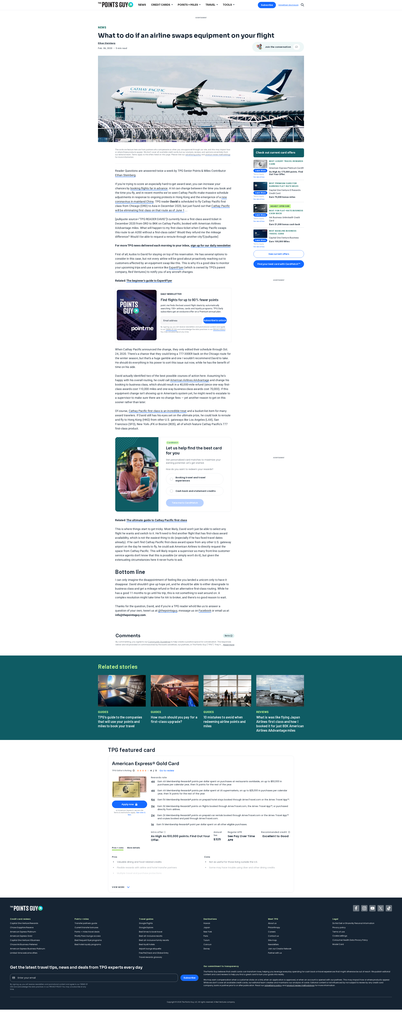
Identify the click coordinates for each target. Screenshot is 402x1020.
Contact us (273, 936)
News (102, 27)
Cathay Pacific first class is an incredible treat (158, 411)
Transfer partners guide (86, 923)
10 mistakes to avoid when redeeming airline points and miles (225, 721)
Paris (206, 936)
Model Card (338, 944)
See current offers (279, 254)
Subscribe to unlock (214, 320)
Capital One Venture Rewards (24, 923)
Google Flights (146, 923)
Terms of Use (171, 329)
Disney (207, 948)
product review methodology (217, 155)
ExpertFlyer (176, 267)
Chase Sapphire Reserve (21, 927)
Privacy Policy (219, 329)
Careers (272, 931)
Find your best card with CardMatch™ (278, 264)
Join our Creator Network (279, 948)
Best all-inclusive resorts (150, 936)
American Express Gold (21, 936)
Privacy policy (339, 927)
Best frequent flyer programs (88, 940)
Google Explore (146, 927)
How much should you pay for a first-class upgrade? (174, 719)
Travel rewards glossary (150, 957)
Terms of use (338, 931)
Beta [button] (227, 636)
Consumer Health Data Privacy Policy (350, 940)
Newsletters (273, 944)
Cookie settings (339, 935)
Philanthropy (274, 927)
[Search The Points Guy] (302, 4)
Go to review (167, 770)
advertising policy (193, 155)
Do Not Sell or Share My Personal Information (353, 923)
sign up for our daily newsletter (210, 245)
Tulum (207, 940)
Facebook (205, 610)
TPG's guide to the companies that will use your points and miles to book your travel (120, 721)
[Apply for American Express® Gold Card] (129, 787)
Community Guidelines (159, 641)
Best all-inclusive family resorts (154, 940)
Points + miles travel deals (87, 931)
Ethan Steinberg (125, 175)
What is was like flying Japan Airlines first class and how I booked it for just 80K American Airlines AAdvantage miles (280, 723)
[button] (165, 832)
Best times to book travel (150, 931)
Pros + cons (117, 848)
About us (272, 923)
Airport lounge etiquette (150, 948)
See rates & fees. (136, 813)
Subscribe (267, 5)
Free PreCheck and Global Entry (153, 953)
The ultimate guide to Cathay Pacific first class (156, 520)
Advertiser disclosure (288, 5)
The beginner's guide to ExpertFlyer (149, 280)
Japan (207, 927)
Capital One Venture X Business (25, 940)
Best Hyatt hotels (147, 944)
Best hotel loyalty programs (88, 944)
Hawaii (207, 923)
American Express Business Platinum (27, 948)
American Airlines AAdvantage (189, 380)
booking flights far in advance (149, 188)
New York (208, 931)
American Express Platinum (23, 931)
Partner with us (275, 953)
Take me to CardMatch (185, 502)
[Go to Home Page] (115, 4)
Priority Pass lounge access (88, 936)
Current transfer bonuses (86, 927)
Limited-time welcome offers (23, 953)
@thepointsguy (167, 610)
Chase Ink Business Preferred (23, 944)
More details (133, 848)
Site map (272, 940)
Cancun (208, 944)
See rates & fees (258, 177)
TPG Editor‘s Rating (121, 770)
